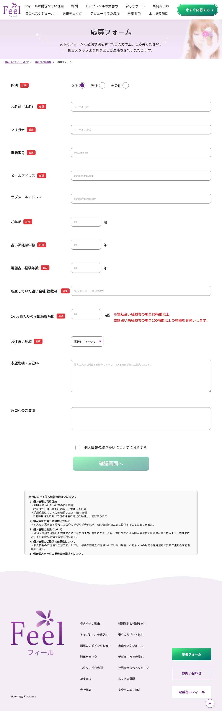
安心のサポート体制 (131, 634)
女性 (74, 85)
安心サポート (135, 6)
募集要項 (134, 13)
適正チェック (72, 13)
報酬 (74, 6)
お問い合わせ (191, 673)
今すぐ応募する (198, 9)
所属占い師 (161, 6)
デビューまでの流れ (104, 13)
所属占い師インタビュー (95, 645)
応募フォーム (191, 654)
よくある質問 (158, 13)
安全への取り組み (129, 690)
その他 (116, 85)
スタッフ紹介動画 (91, 668)
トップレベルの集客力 (101, 6)
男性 (94, 85)
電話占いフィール (192, 692)
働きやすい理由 (90, 623)
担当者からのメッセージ (133, 668)
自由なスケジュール (39, 13)
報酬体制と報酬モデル (132, 623)
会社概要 (85, 690)
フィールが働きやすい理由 (44, 6)
